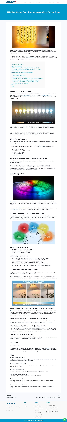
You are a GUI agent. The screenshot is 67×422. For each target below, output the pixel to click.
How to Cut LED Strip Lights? (12, 396)
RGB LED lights (13, 201)
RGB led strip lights (24, 207)
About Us (32, 2)
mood (47, 348)
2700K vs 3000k (41, 146)
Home (25, 2)
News (25, 402)
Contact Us (52, 2)
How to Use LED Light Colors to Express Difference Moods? (48, 396)
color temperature (45, 95)
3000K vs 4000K (26, 95)
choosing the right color (31, 57)
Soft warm (12, 310)
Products (36, 402)
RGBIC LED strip (16, 209)
